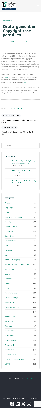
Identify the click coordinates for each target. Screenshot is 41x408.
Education (8, 250)
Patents (8, 312)
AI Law (7, 203)
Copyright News (11, 227)
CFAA (7, 212)
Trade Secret (9, 335)
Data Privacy (9, 236)
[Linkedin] (21, 108)
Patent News (9, 302)
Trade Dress (9, 331)
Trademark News (11, 345)
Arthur (26, 42)
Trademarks (9, 350)
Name (7, 288)
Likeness (8, 279)
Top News (8, 326)
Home (9, 378)
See (6, 77)
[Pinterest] (18, 108)
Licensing (8, 274)
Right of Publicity (11, 317)
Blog (23, 378)
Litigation (8, 283)
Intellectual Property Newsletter (17, 264)
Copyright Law (10, 222)
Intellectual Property (12, 260)
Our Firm (16, 378)
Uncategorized (10, 354)
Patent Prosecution (12, 307)
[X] (14, 108)
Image (7, 255)
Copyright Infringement (13, 217)
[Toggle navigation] (33, 6)
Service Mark (10, 321)
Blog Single (9, 208)
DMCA (7, 245)
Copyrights (7, 21)
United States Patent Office (15, 359)
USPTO (7, 364)
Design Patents (10, 241)
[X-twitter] (23, 403)
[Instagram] (29, 403)
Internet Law (9, 269)
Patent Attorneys (11, 298)
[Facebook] (11, 108)
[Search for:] (20, 146)
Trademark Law (10, 340)
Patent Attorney (11, 293)
